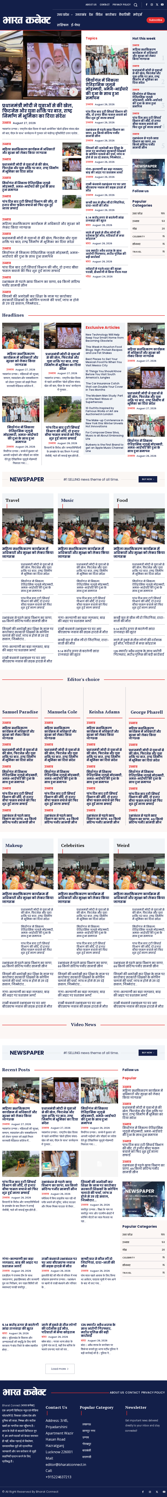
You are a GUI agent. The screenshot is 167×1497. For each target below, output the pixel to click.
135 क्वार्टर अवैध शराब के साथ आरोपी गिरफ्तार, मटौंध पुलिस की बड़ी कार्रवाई (106, 254)
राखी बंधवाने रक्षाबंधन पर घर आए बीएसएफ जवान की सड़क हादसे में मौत (106, 187)
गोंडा (88, 276)
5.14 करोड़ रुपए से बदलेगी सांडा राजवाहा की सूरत (105, 219)
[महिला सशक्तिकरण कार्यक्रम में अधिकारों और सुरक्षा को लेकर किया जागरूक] (71, 149)
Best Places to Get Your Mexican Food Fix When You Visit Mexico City (104, 362)
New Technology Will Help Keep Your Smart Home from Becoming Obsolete (105, 338)
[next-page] (73, 92)
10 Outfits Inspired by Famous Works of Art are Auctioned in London (102, 411)
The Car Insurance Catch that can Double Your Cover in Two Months (104, 387)
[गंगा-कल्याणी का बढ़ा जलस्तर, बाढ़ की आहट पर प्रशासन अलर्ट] (20, 1241)
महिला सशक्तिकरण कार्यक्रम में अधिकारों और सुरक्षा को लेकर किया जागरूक (28, 151)
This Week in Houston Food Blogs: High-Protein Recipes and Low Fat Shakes (104, 350)
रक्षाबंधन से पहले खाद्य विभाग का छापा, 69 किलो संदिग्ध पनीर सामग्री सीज (41, 284)
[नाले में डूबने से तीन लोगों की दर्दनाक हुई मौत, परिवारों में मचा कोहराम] (60, 1307)
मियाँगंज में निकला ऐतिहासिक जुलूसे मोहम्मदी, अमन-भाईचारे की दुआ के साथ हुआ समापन (28, 186)
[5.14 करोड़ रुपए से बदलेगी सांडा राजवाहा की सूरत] (20, 1307)
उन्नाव (6, 123)
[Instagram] (151, 4)
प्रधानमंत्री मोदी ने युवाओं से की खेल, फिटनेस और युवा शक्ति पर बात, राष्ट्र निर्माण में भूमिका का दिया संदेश (37, 111)
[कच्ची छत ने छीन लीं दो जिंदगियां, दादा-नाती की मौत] (99, 1241)
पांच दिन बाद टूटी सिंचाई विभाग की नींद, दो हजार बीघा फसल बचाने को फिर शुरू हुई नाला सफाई (29, 205)
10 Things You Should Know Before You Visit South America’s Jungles (103, 374)
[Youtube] (162, 4)
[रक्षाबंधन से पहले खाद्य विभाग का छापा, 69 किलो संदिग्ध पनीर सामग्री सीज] (60, 1164)
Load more (58, 1369)
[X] (157, 4)
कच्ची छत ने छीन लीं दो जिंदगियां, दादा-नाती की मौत (105, 204)
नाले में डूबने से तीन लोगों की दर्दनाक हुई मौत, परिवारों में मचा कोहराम (105, 236)
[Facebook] (146, 4)
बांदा (88, 225)
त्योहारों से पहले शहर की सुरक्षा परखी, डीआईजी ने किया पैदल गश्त (106, 270)
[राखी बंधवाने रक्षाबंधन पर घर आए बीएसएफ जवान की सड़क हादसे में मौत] (60, 1241)
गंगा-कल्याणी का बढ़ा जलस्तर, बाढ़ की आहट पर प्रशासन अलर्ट (104, 170)
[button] (135, 4)
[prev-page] (63, 92)
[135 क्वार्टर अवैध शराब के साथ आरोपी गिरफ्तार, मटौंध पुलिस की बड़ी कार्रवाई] (99, 1307)
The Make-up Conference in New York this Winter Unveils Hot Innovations (104, 423)
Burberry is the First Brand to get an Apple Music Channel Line (105, 448)
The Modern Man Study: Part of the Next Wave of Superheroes (104, 399)
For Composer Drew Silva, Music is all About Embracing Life (105, 436)
